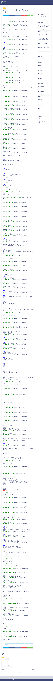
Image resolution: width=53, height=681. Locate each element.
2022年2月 (41, 70)
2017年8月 (41, 96)
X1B (26, 492)
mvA (26, 33)
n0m (5, 198)
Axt (25, 29)
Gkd (26, 53)
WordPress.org (42, 122)
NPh (26, 139)
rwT (26, 322)
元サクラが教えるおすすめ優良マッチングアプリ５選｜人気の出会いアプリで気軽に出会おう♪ (44, 39)
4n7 (27, 636)
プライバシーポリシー (5, 679)
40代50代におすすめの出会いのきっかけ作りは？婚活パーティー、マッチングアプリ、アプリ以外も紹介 (44, 27)
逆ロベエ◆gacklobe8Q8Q (11, 603)
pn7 (26, 21)
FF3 (26, 283)
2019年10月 (41, 86)
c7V (26, 58)
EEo (26, 265)
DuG (27, 548)
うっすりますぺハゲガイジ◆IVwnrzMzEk (13, 197)
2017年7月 (41, 99)
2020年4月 (41, 78)
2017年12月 (41, 94)
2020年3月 (41, 81)
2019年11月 (41, 83)
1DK (27, 588)
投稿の (41, 119)
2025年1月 (41, 65)
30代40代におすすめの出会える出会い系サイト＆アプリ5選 (44, 49)
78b (26, 502)
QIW (26, 124)
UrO (26, 261)
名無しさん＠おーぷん (9, 21)
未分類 (40, 110)
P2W (27, 68)
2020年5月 (41, 75)
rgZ (26, 105)
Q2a (29, 603)
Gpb (27, 554)
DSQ (27, 119)
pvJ (27, 582)
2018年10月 (41, 91)
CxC (27, 568)
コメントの (42, 121)
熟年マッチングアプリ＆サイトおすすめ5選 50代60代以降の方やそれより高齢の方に (44, 33)
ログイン (40, 118)
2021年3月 (41, 73)
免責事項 (11, 679)
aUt (27, 563)
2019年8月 (41, 88)
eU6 (26, 412)
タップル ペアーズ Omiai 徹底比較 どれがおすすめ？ (44, 44)
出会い (40, 108)
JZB (26, 101)
